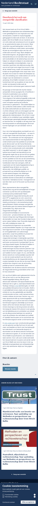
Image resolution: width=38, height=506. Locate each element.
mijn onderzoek (9, 323)
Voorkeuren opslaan (8, 502)
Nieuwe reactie (10, 369)
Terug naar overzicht (11, 11)
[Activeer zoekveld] (31, 4)
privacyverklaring (8, 491)
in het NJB (17, 286)
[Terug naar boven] (35, 374)
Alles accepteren (28, 502)
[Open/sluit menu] (35, 4)
